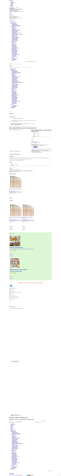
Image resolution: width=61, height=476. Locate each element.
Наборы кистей (14, 59)
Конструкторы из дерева (15, 30)
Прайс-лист (12, 425)
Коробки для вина (14, 32)
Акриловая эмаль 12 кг (15, 24)
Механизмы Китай (14, 49)
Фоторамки (13, 437)
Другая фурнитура (14, 56)
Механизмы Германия (14, 458)
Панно (13, 27)
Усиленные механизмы (15, 50)
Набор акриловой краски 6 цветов (16, 25)
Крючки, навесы (14, 463)
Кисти (11, 57)
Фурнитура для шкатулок (14, 51)
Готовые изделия (13, 468)
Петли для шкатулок (14, 52)
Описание (11, 154)
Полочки (13, 83)
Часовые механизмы (13, 95)
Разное (13, 449)
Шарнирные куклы (14, 47)
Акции (11, 430)
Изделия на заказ (13, 60)
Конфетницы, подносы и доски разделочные (17, 34)
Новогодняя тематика (14, 39)
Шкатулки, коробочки (14, 31)
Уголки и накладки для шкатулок (16, 54)
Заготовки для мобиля (14, 38)
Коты (12, 451)
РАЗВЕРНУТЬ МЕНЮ (12, 8)
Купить (11, 226)
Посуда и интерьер (14, 42)
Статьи (11, 4)
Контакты (12, 6)
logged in (13, 171)
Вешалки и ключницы (15, 35)
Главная (10, 67)
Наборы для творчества (13, 22)
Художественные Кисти (15, 58)
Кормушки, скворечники (15, 36)
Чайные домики (14, 28)
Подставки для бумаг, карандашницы (16, 81)
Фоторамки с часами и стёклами (16, 29)
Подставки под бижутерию (15, 37)
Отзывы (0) (18, 154)
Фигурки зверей (14, 46)
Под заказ (11, 200)
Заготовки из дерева (13, 26)
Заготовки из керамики (13, 88)
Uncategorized (18, 67)
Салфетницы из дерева (15, 444)
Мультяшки (13, 43)
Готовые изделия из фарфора (15, 456)
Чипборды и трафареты (15, 40)
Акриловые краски (13, 23)
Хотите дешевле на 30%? (34, 141)
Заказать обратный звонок (12, 21)
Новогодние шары (14, 55)
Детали (15, 154)
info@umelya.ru (11, 17)
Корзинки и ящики (14, 33)
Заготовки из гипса (14, 44)
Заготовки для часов (14, 74)
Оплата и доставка (13, 2)
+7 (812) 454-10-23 (15, 17)
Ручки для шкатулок (14, 53)
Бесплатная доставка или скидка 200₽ (35, 142)
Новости (12, 3)
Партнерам (12, 5)
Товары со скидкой (14, 67)
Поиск (17, 7)
